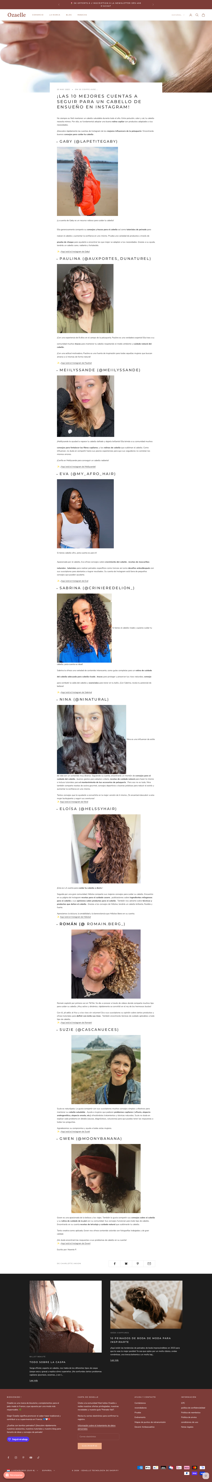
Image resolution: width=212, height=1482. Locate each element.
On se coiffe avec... (86, 89)
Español (177, 15)
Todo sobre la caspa (48, 1362)
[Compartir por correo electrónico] (149, 1263)
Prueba (138, 1412)
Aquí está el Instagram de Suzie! (75, 1131)
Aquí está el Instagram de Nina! (74, 801)
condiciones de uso (189, 1422)
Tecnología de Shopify (105, 1470)
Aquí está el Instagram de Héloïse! (75, 917)
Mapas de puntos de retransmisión (150, 1422)
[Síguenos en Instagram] (15, 1457)
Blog (69, 15)
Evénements (140, 1417)
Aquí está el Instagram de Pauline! (76, 363)
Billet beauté (38, 1357)
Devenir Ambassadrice (144, 1427)
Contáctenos (140, 1403)
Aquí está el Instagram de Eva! (74, 581)
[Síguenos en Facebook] (8, 1457)
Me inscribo (180, 1469)
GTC (183, 1403)
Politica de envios (189, 1417)
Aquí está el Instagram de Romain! (76, 1022)
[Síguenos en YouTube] (30, 1457)
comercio (38, 15)
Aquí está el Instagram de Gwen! (75, 1243)
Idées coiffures (119, 1333)
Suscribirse (90, 1446)
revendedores (141, 1407)
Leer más (34, 1380)
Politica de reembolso (190, 1412)
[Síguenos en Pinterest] (23, 1457)
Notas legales (187, 1427)
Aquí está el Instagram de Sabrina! (76, 692)
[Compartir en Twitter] (126, 1263)
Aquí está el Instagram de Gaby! (75, 251)
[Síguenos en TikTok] (38, 1457)
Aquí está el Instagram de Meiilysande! (78, 466)
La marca (54, 15)
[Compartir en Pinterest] (137, 1263)
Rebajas (82, 15)
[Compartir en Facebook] (114, 1263)
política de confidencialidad (193, 1407)
